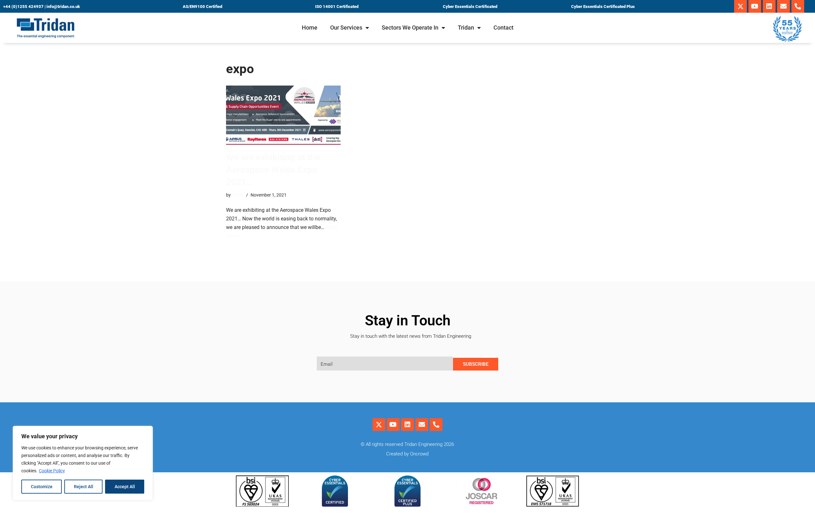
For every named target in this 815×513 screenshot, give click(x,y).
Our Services (346, 27)
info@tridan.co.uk (63, 6)
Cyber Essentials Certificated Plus (603, 6)
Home (309, 27)
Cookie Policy (52, 470)
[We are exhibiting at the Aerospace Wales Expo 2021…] (283, 115)
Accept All (125, 486)
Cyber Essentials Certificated (470, 6)
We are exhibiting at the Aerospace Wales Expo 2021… (273, 169)
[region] (83, 463)
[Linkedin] (769, 6)
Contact (503, 27)
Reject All (83, 486)
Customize (42, 486)
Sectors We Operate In (410, 27)
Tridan (466, 27)
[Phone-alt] (797, 6)
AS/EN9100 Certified (202, 6)
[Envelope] (783, 6)
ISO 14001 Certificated (336, 6)
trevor (238, 195)
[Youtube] (754, 6)
